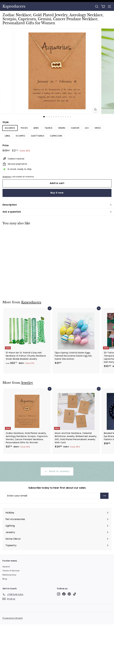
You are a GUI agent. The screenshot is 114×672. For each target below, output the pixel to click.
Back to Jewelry (59, 471)
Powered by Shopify (13, 618)
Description (10, 204)
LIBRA (7, 135)
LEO (87, 127)
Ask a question (12, 211)
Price (6, 145)
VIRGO (97, 127)
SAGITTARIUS (37, 135)
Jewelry (27, 383)
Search (6, 566)
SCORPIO (20, 135)
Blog (5, 578)
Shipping (7, 177)
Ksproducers (14, 6)
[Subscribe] (104, 496)
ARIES (36, 127)
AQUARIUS (10, 127)
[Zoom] (95, 109)
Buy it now (57, 192)
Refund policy (9, 574)
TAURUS (49, 127)
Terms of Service (11, 570)
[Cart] (103, 6)
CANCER (75, 127)
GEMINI (61, 127)
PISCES (24, 127)
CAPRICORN (56, 135)
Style (6, 122)
